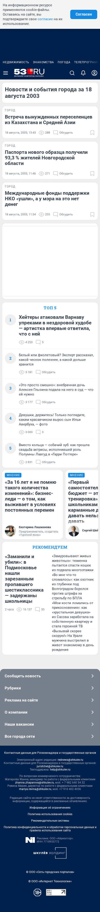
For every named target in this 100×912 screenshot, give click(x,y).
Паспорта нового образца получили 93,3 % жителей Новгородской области (46, 157)
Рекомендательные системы (50, 820)
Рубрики (13, 688)
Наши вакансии (19, 724)
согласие (45, 19)
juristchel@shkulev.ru (50, 766)
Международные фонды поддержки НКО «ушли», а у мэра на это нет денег (47, 198)
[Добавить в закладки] (92, 132)
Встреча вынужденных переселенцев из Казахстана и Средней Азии (48, 119)
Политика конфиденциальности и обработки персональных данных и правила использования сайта (50, 829)
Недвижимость (16, 62)
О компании (16, 712)
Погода (64, 62)
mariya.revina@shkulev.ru (35, 789)
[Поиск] (72, 72)
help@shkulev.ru (60, 769)
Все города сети (20, 736)
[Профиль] (94, 72)
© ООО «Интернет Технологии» (50, 881)
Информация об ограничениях (50, 807)
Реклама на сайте (21, 700)
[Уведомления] (83, 72)
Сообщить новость (23, 676)
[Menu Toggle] (5, 72)
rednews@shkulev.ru (70, 759)
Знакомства (43, 62)
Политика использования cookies (50, 814)
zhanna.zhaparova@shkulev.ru (34, 782)
